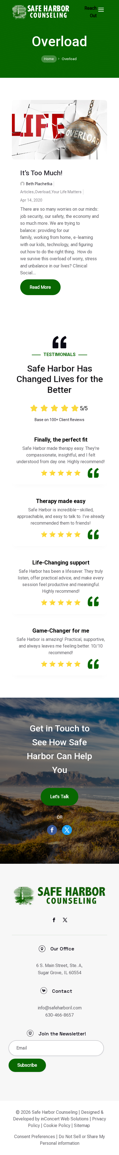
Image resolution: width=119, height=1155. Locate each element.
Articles (27, 192)
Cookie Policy (56, 1125)
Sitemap (82, 1125)
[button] (101, 9)
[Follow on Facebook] (52, 830)
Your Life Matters (66, 192)
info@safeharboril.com (60, 1007)
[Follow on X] (67, 830)
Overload (42, 192)
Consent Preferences (34, 1136)
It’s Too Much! (41, 173)
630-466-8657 (59, 1015)
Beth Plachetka (39, 184)
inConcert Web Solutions (65, 1119)
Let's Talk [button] (59, 796)
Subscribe (27, 1065)
